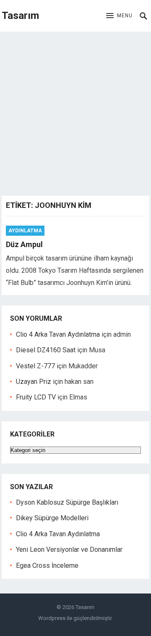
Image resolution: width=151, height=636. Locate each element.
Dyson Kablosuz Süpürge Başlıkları (67, 502)
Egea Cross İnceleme (47, 565)
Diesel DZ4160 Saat (46, 350)
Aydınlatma (25, 231)
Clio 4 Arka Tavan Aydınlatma (58, 334)
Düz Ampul (24, 244)
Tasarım (20, 15)
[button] (119, 16)
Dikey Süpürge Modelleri (52, 518)
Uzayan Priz (33, 382)
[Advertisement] (75, 111)
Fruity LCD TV (36, 397)
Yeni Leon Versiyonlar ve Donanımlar (69, 550)
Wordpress (51, 618)
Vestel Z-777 (35, 366)
